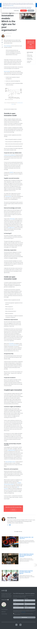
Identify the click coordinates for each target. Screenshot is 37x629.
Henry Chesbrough (7, 45)
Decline (31, 10)
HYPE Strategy (12, 218)
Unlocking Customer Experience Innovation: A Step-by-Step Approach (26, 572)
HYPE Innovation (8, 196)
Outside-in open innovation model (29, 56)
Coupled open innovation (29, 62)
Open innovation (7, 71)
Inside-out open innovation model (29, 59)
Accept (24, 10)
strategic (9, 450)
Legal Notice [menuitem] (3, 611)
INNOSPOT (11, 172)
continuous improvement (13, 344)
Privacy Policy (11, 5)
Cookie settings (16, 10)
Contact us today (4, 599)
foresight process (11, 227)
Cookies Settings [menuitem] (4, 613)
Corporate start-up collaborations (10, 155)
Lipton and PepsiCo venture (10, 461)
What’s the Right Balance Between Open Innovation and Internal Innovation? (26, 555)
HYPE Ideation (11, 343)
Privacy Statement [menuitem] (4, 609)
